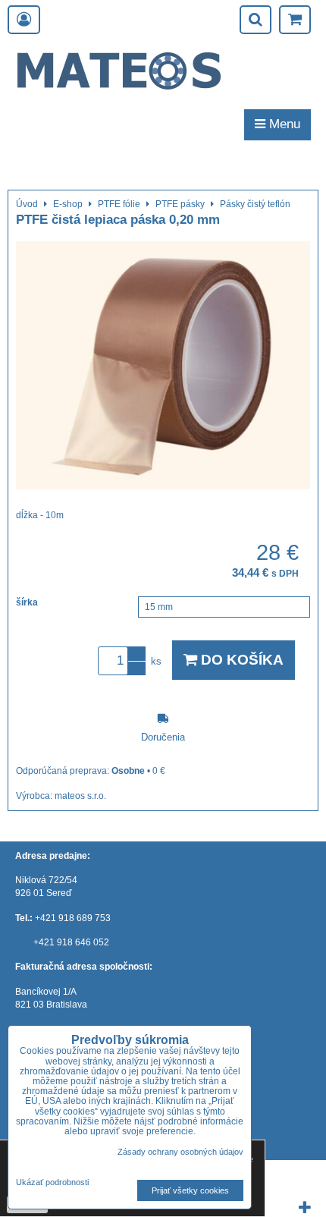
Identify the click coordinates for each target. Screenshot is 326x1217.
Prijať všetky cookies (190, 1190)
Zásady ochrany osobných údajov (180, 1151)
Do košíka (240, 660)
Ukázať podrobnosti (52, 1182)
